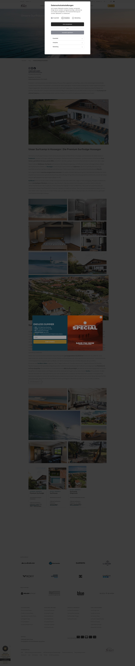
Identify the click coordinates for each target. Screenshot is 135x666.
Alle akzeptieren (67, 24)
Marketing (77, 18)
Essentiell (56, 18)
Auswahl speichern (67, 32)
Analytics (66, 18)
